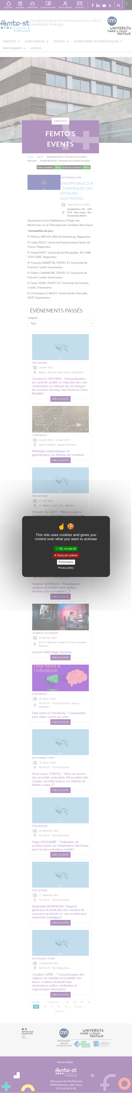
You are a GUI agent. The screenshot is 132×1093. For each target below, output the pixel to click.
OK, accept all (67, 548)
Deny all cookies (67, 555)
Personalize (66, 562)
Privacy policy (66, 567)
